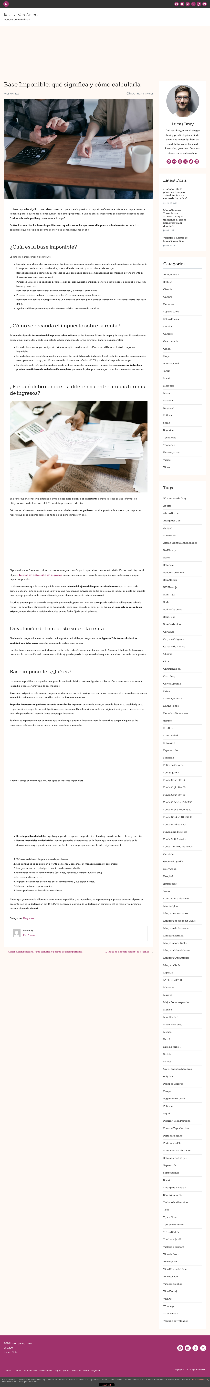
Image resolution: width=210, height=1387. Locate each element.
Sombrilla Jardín (172, 1195)
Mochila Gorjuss (172, 1024)
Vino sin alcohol (172, 1283)
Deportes (168, 304)
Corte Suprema (172, 683)
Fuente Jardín (171, 772)
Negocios (28, 918)
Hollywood (169, 868)
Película (168, 1106)
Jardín (166, 370)
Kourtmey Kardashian (176, 898)
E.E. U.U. (168, 728)
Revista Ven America (23, 14)
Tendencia (169, 445)
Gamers (168, 333)
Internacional (171, 363)
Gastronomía (170, 341)
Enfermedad (170, 735)
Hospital (168, 876)
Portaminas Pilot (172, 1143)
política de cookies (200, 1379)
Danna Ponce (171, 705)
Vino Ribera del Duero (176, 1269)
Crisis (166, 691)
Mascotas (168, 385)
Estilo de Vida (171, 319)
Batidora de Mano (173, 572)
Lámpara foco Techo (175, 943)
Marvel (167, 995)
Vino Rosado (170, 1276)
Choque (167, 654)
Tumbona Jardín (172, 1239)
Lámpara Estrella (173, 935)
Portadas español (173, 1135)
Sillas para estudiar (174, 1187)
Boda (166, 602)
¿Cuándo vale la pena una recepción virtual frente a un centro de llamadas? (175, 193)
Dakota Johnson (172, 698)
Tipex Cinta (170, 1217)
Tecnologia (169, 437)
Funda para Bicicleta (175, 831)
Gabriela (168, 854)
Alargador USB (172, 520)
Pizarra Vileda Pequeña (176, 1120)
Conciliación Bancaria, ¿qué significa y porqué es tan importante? (46, 951)
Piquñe (167, 1113)
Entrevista (169, 743)
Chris (166, 661)
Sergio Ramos (171, 1172)
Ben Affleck (170, 580)
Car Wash (168, 631)
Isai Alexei (29, 935)
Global (167, 348)
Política (167, 415)
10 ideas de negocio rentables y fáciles (126, 951)
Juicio (166, 891)
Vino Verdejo (170, 1291)
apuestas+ (169, 535)
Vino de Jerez (171, 1254)
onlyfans (168, 1076)
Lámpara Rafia (171, 965)
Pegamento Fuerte (174, 1098)
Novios (167, 1061)
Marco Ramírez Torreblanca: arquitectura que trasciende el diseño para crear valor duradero (175, 218)
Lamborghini (170, 906)
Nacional (168, 400)
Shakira (167, 1180)
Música (167, 1032)
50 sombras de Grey (175, 498)
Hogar (167, 356)
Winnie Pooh (170, 1313)
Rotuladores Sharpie (175, 1158)
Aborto (167, 505)
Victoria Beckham (173, 1246)
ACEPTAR (107, 1385)
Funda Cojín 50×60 (174, 794)
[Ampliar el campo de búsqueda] (6, 4)
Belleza (167, 282)
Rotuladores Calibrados (177, 1150)
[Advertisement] (105, 51)
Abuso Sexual (171, 513)
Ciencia (167, 289)
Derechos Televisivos (175, 713)
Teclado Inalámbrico (175, 1202)
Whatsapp (169, 1306)
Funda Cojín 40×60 (174, 787)
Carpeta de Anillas (174, 646)
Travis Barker (171, 1232)
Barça (166, 557)
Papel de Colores (173, 1083)
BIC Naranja (170, 587)
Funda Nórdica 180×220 (177, 817)
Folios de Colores (173, 765)
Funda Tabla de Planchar (177, 846)
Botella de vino (172, 624)
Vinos (166, 467)
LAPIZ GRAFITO (172, 980)
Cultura (167, 296)
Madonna (168, 987)
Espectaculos (171, 311)
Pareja (167, 1091)
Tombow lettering (173, 1224)
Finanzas (168, 757)
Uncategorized (171, 452)
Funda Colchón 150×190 (177, 802)
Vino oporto (170, 1261)
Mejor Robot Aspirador (176, 1002)
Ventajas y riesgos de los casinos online (175, 239)
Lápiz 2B (168, 972)
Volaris (167, 1298)
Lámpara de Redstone (176, 928)
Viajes (166, 460)
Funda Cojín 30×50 (174, 780)
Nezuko (167, 1039)
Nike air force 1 (172, 1046)
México (167, 1009)
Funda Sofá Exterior (174, 839)
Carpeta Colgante (173, 639)
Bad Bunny (169, 550)
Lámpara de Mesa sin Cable (179, 920)
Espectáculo (170, 750)
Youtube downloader (175, 1320)
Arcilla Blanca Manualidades (180, 542)
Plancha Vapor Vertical (176, 1128)
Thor (166, 1209)
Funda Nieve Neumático (177, 809)
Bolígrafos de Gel (173, 609)
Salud (166, 422)
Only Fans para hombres (177, 1069)
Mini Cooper (170, 1017)
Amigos (167, 528)
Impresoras (170, 883)
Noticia (167, 1054)
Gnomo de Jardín (173, 861)
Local (166, 378)
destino (167, 720)
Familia (167, 326)
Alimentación (171, 274)
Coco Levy (169, 676)
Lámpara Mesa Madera (176, 950)
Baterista (168, 565)
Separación (170, 1165)
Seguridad (169, 430)
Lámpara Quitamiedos (176, 957)
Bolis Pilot (169, 617)
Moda (166, 393)
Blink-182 (169, 594)
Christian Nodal (172, 668)
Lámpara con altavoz (175, 913)
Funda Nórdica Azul (174, 824)
